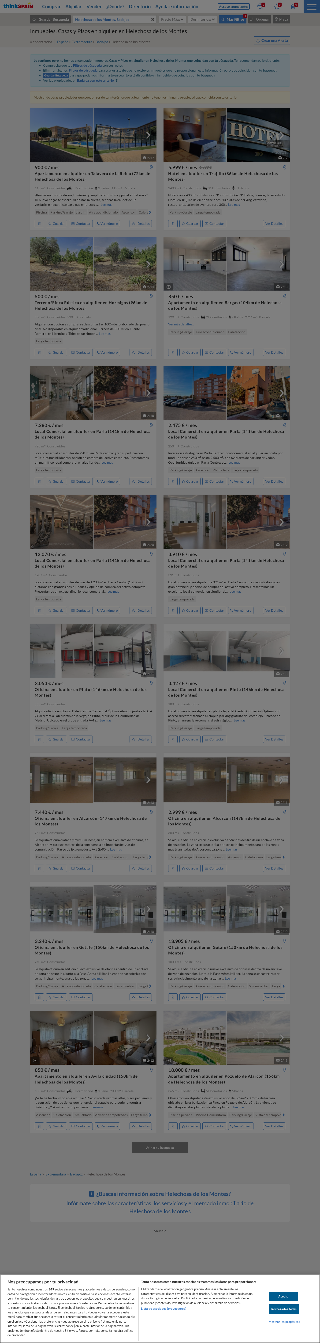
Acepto (283, 1296)
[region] (160, 1308)
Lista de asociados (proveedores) (163, 1308)
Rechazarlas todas (284, 1309)
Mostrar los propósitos (284, 1322)
